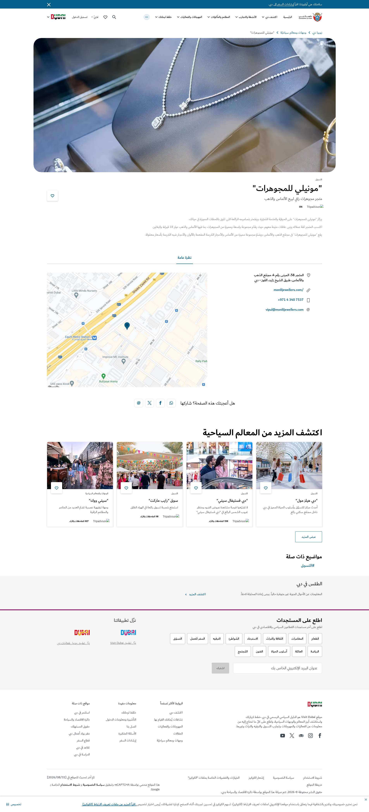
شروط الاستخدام (70, 784)
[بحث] (114, 17)
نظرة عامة (185, 257)
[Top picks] (105, 17)
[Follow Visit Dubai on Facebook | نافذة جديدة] (319, 735)
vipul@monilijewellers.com (285, 309)
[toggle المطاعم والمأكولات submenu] (208, 17)
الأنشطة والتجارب (247, 17)
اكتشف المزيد (197, 594)
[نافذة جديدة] (171, 403)
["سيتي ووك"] (80, 465)
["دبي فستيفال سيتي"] (219, 465)
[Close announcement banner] (49, 4)
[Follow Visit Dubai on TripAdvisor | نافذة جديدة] (301, 735)
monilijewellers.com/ (289, 289)
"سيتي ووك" (98, 500)
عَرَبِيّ (96, 17)
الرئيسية (287, 17)
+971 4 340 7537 (291, 299)
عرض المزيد (309, 536)
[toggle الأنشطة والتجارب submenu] (236, 17)
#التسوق (307, 565)
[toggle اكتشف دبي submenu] (263, 17)
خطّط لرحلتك (165, 17)
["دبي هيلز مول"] (289, 465)
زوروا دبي (317, 32)
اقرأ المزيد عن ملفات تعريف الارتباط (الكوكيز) (109, 804)
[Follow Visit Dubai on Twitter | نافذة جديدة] (292, 735)
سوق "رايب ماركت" (163, 500)
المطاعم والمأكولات (220, 17)
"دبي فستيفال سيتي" (232, 500)
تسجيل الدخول (79, 17)
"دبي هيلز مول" (306, 500)
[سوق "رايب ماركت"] (150, 465)
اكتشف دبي (271, 17)
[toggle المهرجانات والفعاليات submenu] (178, 17)
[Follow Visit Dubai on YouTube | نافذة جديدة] (282, 735)
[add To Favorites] (52, 195)
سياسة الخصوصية (94, 784)
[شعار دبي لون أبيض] (314, 705)
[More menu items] (147, 17)
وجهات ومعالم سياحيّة (293, 32)
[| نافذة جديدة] (310, 735)
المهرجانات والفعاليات (191, 17)
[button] (13, 804)
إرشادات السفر (285, 4)
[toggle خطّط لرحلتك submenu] (156, 17)
